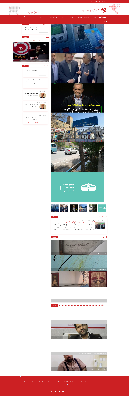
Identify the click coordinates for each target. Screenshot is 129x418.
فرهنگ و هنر (87, 17)
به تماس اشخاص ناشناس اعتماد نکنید (39, 40)
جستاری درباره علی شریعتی (32, 70)
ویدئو (47, 37)
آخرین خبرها (103, 216)
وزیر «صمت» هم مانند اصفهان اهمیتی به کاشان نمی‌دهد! (31, 29)
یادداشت (46, 65)
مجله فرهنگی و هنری (101, 21)
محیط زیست (73, 17)
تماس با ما (97, 1)
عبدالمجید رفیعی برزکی (32, 122)
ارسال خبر (104, 1)
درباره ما (91, 1)
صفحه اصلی (102, 17)
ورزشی (80, 17)
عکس (57, 17)
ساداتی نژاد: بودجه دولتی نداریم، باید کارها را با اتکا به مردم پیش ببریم (77, 221)
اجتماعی (94, 17)
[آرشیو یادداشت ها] (42, 73)
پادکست (52, 17)
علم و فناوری (64, 17)
